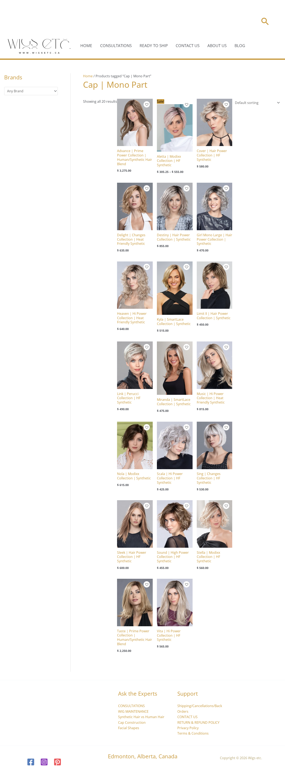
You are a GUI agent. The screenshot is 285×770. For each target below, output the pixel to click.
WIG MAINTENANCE (133, 711)
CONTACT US (187, 45)
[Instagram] (44, 762)
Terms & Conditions (193, 733)
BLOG (240, 45)
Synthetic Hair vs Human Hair (141, 717)
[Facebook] (31, 762)
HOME (86, 45)
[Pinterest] (57, 762)
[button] (265, 22)
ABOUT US (217, 45)
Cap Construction (132, 722)
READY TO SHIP (154, 45)
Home (88, 76)
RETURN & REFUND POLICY (198, 722)
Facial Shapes (128, 728)
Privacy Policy (188, 728)
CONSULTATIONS (116, 45)
